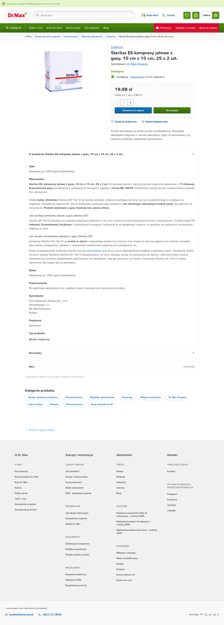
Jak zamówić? (72, 471)
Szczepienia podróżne (26, 509)
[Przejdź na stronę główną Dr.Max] (17, 15)
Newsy (119, 471)
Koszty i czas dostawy (76, 476)
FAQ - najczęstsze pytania (78, 493)
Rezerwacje (73, 27)
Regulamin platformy (76, 574)
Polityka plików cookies (77, 554)
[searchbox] (84, 15)
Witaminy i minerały (125, 552)
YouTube (171, 505)
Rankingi (120, 476)
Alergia (120, 563)
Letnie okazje (35, 404)
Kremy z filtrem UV (125, 574)
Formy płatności (74, 482)
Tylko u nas (35, 27)
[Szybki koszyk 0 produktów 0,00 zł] (215, 15)
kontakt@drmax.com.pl (21, 614)
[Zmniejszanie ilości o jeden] (118, 102)
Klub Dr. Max (54, 27)
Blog (106, 27)
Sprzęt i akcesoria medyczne (43, 397)
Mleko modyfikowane (127, 558)
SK (210, 614)
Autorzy (120, 487)
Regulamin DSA (73, 579)
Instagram (172, 494)
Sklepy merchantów (150, 397)
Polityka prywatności (76, 549)
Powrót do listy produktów (42, 430)
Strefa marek (21, 493)
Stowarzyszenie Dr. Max (26, 476)
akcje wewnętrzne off (102, 404)
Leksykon (121, 482)
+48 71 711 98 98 (52, 614)
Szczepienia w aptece (25, 504)
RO (214, 614)
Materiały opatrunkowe (102, 397)
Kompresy (127, 397)
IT (218, 614)
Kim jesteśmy (21, 471)
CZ (205, 614)
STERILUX (117, 47)
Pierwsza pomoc (74, 397)
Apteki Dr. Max (73, 524)
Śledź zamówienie (75, 487)
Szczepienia (92, 27)
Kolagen (120, 569)
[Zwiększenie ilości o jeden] (131, 102)
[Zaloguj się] (195, 15)
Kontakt (171, 471)
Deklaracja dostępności (77, 543)
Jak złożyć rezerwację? (77, 513)
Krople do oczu (124, 580)
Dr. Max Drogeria (137, 64)
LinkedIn (171, 510)
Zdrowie (54, 404)
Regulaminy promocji (76, 585)
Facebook (172, 499)
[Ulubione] (186, 15)
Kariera (18, 487)
